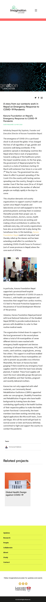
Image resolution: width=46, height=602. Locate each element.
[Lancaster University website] (23, 589)
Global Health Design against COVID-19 (16, 493)
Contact (6, 562)
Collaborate (7, 548)
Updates (6, 533)
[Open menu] (36, 10)
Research (6, 538)
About (5, 552)
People (6, 543)
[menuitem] (23, 533)
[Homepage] (23, 9)
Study (5, 557)
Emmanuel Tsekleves (15, 447)
